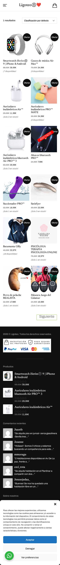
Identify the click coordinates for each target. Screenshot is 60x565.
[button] (55, 504)
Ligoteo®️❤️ (30, 5)
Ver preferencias (30, 557)
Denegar (30, 548)
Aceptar (30, 540)
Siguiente (46, 316)
